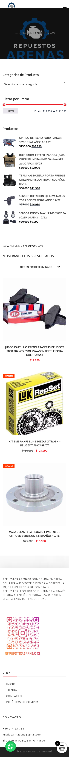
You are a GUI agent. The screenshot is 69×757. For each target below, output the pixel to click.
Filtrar (10, 111)
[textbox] (34, 84)
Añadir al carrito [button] (35, 359)
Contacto (14, 696)
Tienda (11, 690)
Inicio (18, 33)
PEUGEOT (41, 33)
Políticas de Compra (22, 702)
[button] (10, 746)
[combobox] (34, 82)
